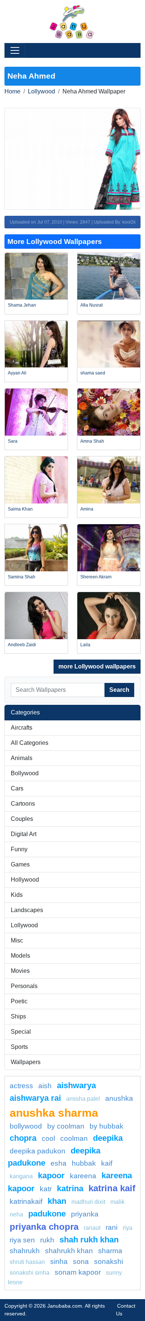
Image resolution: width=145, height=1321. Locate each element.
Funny (19, 849)
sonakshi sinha (29, 1272)
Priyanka (85, 1214)
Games (20, 864)
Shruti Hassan (27, 1262)
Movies (20, 971)
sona (81, 1261)
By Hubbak (106, 1126)
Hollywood (25, 879)
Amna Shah (92, 441)
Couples (22, 819)
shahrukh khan (69, 1251)
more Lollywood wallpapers (97, 666)
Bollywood (25, 773)
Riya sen (22, 1240)
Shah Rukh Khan (89, 1239)
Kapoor (51, 1175)
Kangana (21, 1176)
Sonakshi (108, 1261)
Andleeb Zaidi (22, 644)
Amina (86, 509)
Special (21, 1031)
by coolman (65, 1126)
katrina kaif (111, 1188)
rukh (47, 1240)
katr (46, 1189)
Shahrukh (25, 1251)
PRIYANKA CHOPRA (44, 1227)
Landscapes (27, 910)
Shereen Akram (96, 576)
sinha (59, 1261)
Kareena (83, 1176)
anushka (119, 1098)
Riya (127, 1228)
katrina (70, 1188)
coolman (74, 1138)
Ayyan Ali (17, 373)
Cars (17, 788)
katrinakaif (26, 1201)
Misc (17, 940)
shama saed (92, 373)
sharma (110, 1251)
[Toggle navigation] (14, 50)
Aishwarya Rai (35, 1098)
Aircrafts (21, 727)
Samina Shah (21, 576)
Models (20, 955)
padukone (47, 1213)
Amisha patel (83, 1099)
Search (119, 690)
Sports (19, 1047)
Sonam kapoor (78, 1272)
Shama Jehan (22, 305)
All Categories (29, 743)
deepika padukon (37, 1151)
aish (45, 1086)
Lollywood (41, 91)
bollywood (26, 1126)
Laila (85, 644)
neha (16, 1214)
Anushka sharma (54, 1112)
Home (12, 91)
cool (48, 1138)
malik (117, 1202)
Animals (21, 758)
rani (111, 1227)
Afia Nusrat (91, 305)
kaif (106, 1163)
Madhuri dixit (88, 1202)
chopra (23, 1138)
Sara (12, 441)
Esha (59, 1163)
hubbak (84, 1163)
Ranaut (92, 1228)
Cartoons (23, 803)
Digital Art (23, 834)
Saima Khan (20, 509)
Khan (57, 1201)
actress (21, 1086)
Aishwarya (76, 1085)
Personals (24, 986)
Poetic (19, 1001)
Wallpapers (26, 1062)
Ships (18, 1016)
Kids (17, 895)
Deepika (108, 1138)
